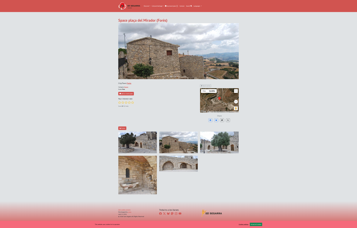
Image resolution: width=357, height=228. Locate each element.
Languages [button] (197, 6)
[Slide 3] (181, 77)
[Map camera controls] (236, 102)
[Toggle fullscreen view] (236, 91)
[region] (178, 224)
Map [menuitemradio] (204, 91)
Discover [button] (146, 6)
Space (126, 87)
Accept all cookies (256, 224)
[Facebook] (210, 120)
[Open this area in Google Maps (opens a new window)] (204, 111)
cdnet (129, 212)
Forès (129, 83)
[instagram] (176, 213)
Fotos (123, 128)
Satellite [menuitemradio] (212, 91)
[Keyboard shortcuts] (208, 111)
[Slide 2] (178, 77)
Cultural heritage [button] (157, 6)
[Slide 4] (185, 77)
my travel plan (171, 6)
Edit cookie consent (124, 210)
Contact (182, 6)
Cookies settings (243, 224)
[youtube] (180, 213)
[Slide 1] (175, 77)
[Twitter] (228, 120)
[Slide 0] (171, 77)
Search (188, 6)
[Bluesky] (216, 120)
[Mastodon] (222, 120)
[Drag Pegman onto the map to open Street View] (236, 108)
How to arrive (206, 86)
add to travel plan (127, 94)
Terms (236, 111)
